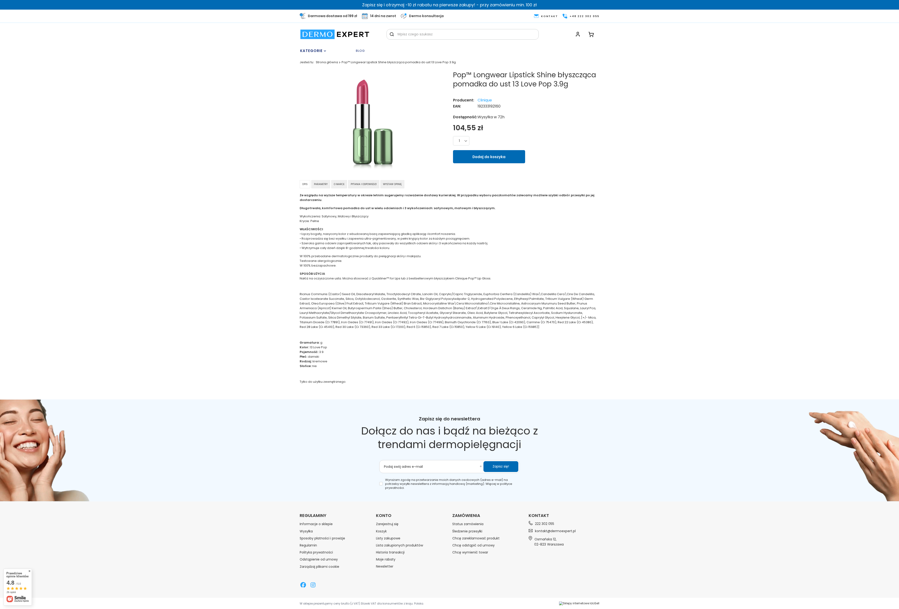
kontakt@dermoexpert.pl (555, 531)
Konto (383, 515)
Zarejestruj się (387, 524)
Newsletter (384, 566)
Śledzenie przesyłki (467, 531)
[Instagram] (313, 585)
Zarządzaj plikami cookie (319, 566)
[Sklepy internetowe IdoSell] (579, 603)
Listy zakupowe (388, 538)
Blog (360, 51)
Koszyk (381, 531)
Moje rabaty (385, 559)
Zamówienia (466, 515)
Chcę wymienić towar (470, 552)
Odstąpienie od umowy (319, 559)
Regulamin (308, 545)
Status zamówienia (467, 524)
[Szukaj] (392, 34)
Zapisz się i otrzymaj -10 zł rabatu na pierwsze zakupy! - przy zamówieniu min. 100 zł (449, 5)
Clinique (485, 100)
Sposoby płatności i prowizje (322, 538)
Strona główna (327, 62)
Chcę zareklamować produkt (476, 538)
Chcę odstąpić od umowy (473, 545)
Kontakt (539, 515)
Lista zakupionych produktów (399, 545)
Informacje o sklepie (316, 524)
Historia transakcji (390, 552)
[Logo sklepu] (335, 34)
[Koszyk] (591, 34)
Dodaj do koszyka (488, 156)
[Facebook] (303, 585)
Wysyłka (306, 531)
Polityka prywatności (316, 552)
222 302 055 (544, 524)
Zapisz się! (501, 466)
